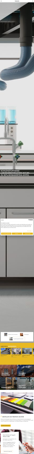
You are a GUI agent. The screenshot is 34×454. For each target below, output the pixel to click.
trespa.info (9, 442)
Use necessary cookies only (6, 233)
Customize (16, 233)
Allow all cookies (27, 233)
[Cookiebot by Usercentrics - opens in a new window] (29, 220)
